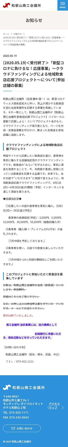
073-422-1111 (19, 412)
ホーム (6, 33)
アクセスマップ (54, 405)
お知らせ (17, 33)
